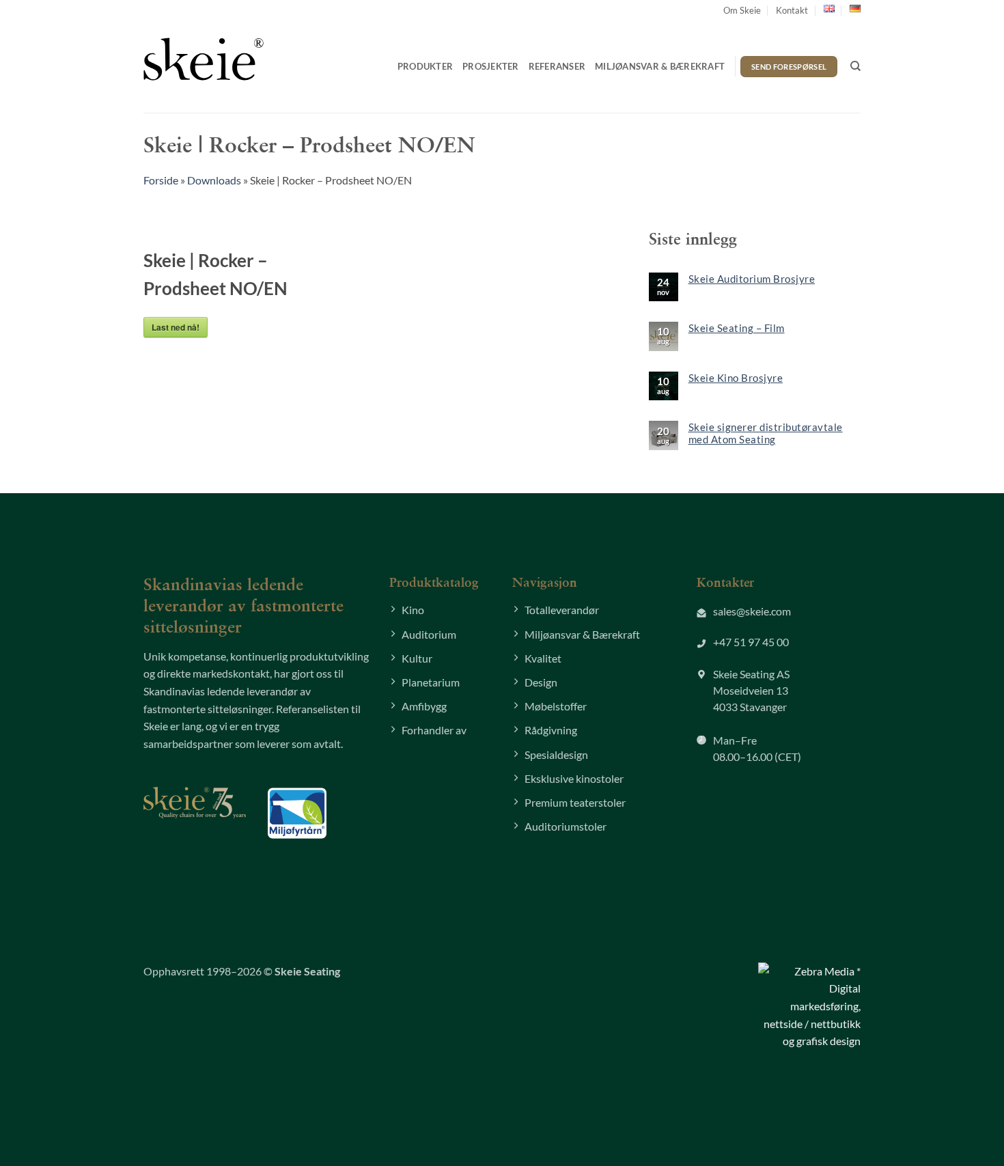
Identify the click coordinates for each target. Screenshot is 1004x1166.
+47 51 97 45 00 (751, 641)
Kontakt (792, 10)
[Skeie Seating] (203, 59)
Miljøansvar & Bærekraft (660, 66)
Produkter (425, 66)
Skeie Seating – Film (736, 328)
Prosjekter (490, 66)
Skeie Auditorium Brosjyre (751, 279)
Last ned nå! (175, 327)
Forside (160, 179)
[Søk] (855, 66)
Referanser (557, 66)
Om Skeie (742, 10)
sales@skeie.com (752, 611)
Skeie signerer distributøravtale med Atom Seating (765, 433)
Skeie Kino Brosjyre (735, 378)
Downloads (214, 179)
